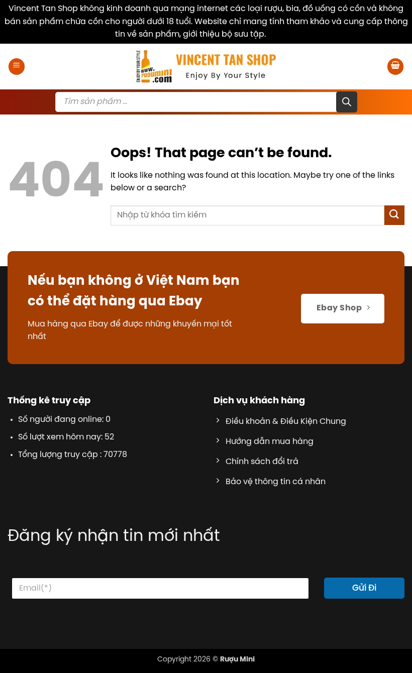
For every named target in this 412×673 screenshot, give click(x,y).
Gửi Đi (364, 588)
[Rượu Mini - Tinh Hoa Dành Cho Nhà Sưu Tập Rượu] (206, 66)
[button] (17, 66)
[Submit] (394, 215)
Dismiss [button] (282, 34)
